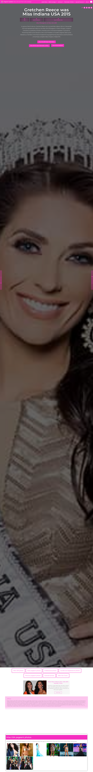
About (87, 2)
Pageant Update (8, 1)
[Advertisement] (46, 721)
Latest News (44, 2)
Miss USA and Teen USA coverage (22, 1)
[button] (91, 2)
